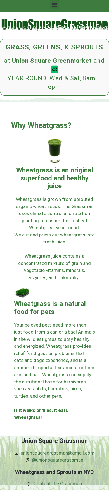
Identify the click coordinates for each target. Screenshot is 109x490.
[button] (54, 4)
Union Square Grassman (54, 440)
